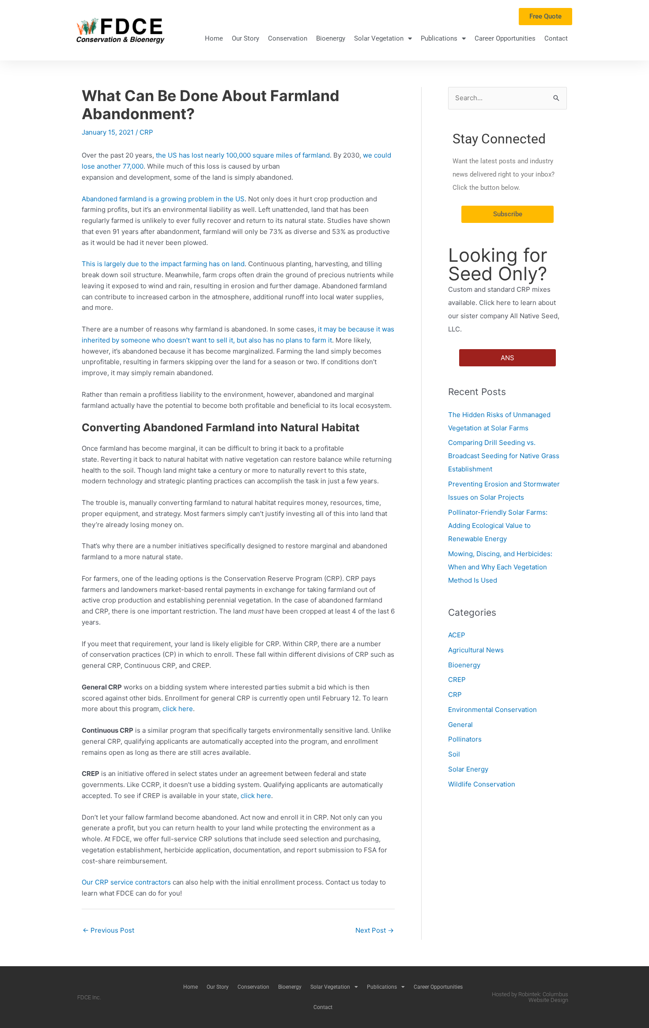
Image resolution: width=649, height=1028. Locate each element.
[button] (507, 357)
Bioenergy (330, 38)
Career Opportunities (505, 38)
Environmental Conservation (492, 709)
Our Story (245, 38)
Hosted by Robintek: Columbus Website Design (530, 997)
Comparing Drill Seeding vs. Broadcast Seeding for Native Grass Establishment (503, 455)
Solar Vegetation (379, 38)
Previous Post (108, 930)
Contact (556, 38)
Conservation (287, 38)
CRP (146, 132)
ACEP (456, 635)
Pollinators (465, 739)
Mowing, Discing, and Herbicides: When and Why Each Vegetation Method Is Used (500, 567)
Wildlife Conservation (481, 784)
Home (214, 38)
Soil (454, 754)
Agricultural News (476, 650)
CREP (457, 679)
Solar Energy (468, 769)
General (460, 724)
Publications (439, 38)
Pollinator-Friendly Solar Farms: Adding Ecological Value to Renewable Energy (497, 525)
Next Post (374, 930)
